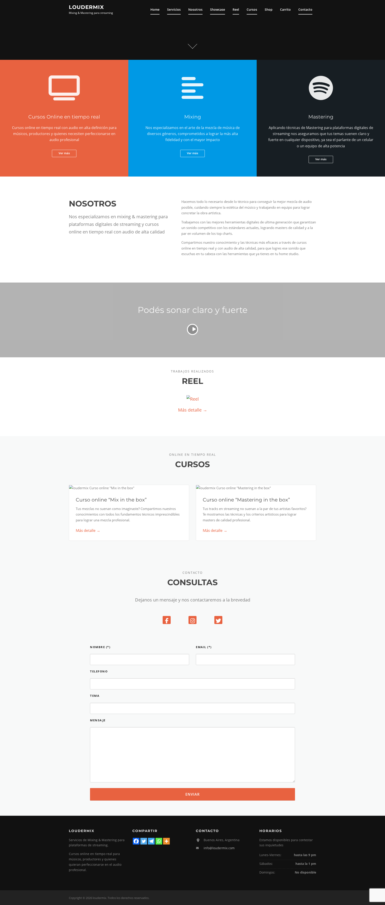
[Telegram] (151, 841)
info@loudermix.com (219, 848)
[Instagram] (192, 620)
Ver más (64, 153)
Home (155, 9)
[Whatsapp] (159, 841)
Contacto (305, 9)
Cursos (252, 9)
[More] (166, 841)
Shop (268, 9)
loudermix (86, 7)
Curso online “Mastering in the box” (246, 500)
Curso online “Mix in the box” (111, 500)
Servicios (174, 9)
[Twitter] (218, 620)
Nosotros (195, 9)
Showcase (217, 9)
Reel (236, 9)
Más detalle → (192, 410)
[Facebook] (167, 620)
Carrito (285, 9)
